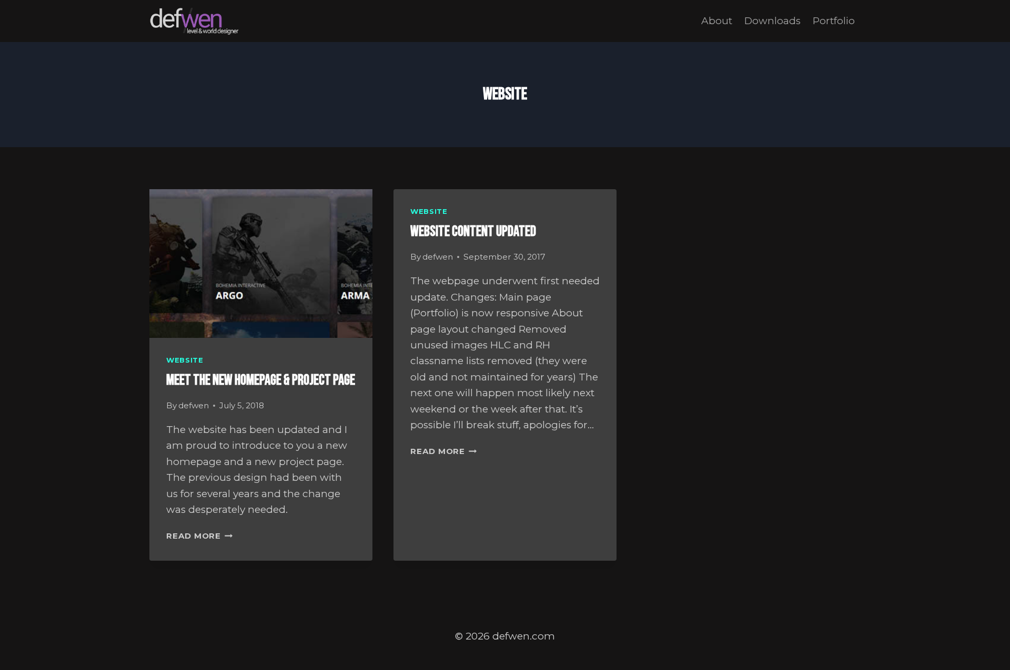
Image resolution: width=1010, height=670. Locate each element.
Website (185, 360)
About (716, 21)
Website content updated (473, 231)
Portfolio (834, 21)
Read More (199, 536)
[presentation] (260, 263)
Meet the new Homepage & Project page (260, 380)
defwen (193, 405)
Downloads (772, 21)
